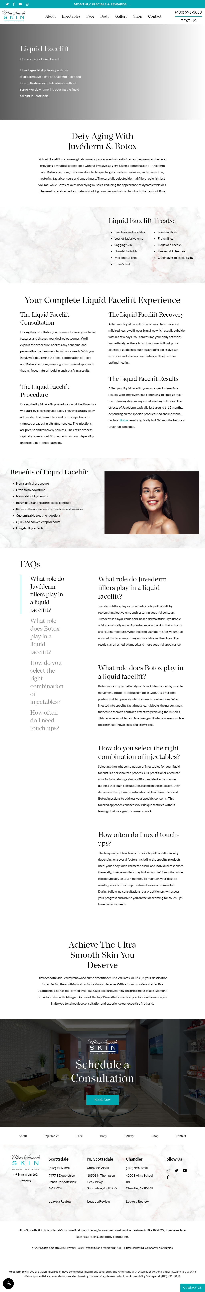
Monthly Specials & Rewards (100, 4)
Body (103, 1136)
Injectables (51, 1136)
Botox (24, 83)
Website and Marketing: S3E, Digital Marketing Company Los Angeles (129, 1247)
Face (35, 59)
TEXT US (188, 21)
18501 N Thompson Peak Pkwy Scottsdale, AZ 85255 (102, 1181)
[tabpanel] (141, 605)
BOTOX (158, 1230)
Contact (181, 1136)
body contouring (116, 1236)
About (23, 1136)
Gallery (129, 1136)
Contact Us (192, 1287)
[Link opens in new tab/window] (168, 1170)
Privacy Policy (75, 1247)
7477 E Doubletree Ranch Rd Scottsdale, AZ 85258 (63, 1181)
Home (24, 59)
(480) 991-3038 (188, 12)
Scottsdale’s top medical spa (66, 1230)
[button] (8, 1283)
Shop (155, 1136)
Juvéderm (172, 1230)
